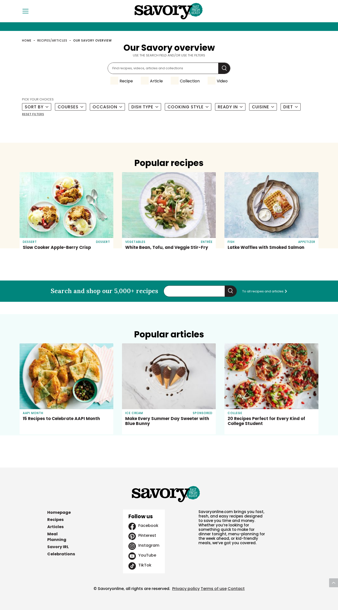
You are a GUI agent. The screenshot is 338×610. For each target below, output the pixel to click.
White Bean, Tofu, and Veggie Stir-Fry (166, 247)
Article (156, 81)
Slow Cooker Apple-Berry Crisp (57, 247)
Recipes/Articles (52, 40)
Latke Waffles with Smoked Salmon (266, 247)
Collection (190, 81)
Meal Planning (56, 536)
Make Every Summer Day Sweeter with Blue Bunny (167, 421)
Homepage (59, 512)
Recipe (126, 81)
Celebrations (61, 554)
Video (222, 81)
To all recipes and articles (263, 291)
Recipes (55, 519)
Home (26, 40)
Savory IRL (58, 547)
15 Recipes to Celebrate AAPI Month (61, 419)
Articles (55, 527)
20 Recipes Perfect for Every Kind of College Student (266, 421)
